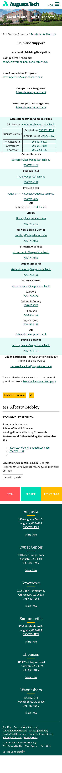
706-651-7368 (31, 598)
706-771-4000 (31, 527)
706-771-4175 (31, 634)
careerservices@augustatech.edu (31, 159)
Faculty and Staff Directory (43, 34)
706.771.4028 (46, 130)
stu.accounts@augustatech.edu (31, 252)
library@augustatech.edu (31, 218)
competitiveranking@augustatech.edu (25, 61)
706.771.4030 (31, 258)
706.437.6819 (31, 324)
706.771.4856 (31, 241)
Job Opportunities (12, 737)
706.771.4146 (31, 165)
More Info (31, 534)
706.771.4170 (31, 295)
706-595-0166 (31, 670)
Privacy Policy (31, 737)
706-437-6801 (31, 705)
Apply (10, 494)
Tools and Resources (18, 34)
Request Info (51, 494)
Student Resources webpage (39, 381)
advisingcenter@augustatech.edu (22, 77)
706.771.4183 (16, 451)
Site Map (7, 727)
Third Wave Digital (28, 746)
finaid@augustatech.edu (31, 176)
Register (31, 494)
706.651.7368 (39, 145)
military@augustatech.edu (31, 235)
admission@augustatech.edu (38, 124)
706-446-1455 (31, 563)
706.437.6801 (39, 141)
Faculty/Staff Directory (14, 734)
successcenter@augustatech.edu (31, 286)
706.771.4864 (31, 199)
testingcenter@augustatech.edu (31, 345)
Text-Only (46, 746)
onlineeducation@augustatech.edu (31, 366)
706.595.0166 (39, 150)
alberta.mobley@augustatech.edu (29, 447)
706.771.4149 (31, 182)
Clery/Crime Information (15, 730)
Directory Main (16, 395)
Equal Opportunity (38, 730)
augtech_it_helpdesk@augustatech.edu (31, 193)
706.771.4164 (31, 224)
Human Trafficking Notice (40, 734)
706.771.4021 (48, 135)
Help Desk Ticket (36, 207)
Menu (51, 5)
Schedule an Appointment (31, 92)
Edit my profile (14, 477)
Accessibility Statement (26, 727)
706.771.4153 (31, 351)
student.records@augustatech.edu (31, 269)
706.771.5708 (31, 274)
